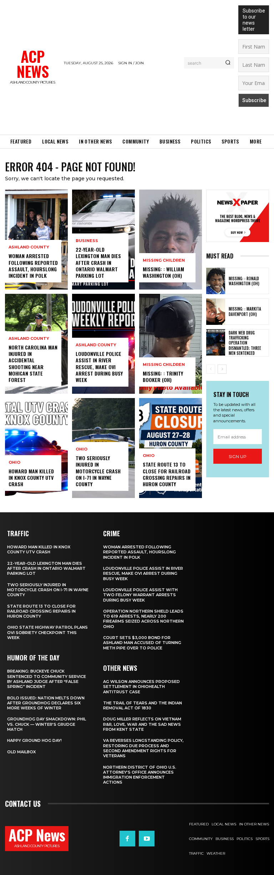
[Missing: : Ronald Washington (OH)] (215, 281)
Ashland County (29, 247)
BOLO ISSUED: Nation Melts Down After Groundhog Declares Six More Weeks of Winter (46, 703)
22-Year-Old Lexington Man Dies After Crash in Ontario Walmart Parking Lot (98, 262)
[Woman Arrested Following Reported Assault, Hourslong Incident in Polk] (36, 240)
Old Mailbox (21, 751)
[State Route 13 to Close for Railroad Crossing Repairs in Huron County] (170, 448)
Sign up (238, 456)
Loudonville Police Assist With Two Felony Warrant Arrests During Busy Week (140, 595)
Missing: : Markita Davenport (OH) (245, 311)
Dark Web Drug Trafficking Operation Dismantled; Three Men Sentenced (245, 343)
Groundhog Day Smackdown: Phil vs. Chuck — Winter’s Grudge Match (46, 724)
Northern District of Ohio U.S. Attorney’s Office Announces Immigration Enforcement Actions (139, 775)
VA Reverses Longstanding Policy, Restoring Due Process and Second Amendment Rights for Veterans (143, 748)
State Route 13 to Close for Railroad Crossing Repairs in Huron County (167, 474)
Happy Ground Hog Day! (34, 740)
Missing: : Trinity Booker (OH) (163, 376)
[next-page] (222, 369)
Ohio (14, 462)
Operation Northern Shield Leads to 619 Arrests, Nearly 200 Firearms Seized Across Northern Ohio (143, 619)
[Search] (228, 63)
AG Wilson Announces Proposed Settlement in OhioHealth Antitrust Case (141, 686)
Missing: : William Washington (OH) (163, 272)
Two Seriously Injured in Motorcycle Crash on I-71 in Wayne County (98, 471)
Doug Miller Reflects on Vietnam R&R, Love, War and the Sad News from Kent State (142, 724)
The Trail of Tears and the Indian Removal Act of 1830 (142, 705)
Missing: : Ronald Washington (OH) (244, 281)
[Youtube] (146, 838)
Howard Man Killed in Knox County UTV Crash (31, 477)
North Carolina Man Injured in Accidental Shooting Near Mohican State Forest (33, 363)
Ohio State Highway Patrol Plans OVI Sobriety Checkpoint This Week (47, 632)
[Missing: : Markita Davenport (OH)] (215, 311)
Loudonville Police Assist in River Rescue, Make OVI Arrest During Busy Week (99, 366)
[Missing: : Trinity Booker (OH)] (170, 344)
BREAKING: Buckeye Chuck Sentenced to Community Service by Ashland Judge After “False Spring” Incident (46, 679)
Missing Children (164, 260)
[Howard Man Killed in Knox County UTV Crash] (36, 448)
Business (87, 241)
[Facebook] (127, 838)
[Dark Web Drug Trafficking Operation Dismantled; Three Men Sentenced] (215, 342)
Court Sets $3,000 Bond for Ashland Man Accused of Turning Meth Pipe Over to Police (142, 642)
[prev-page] (210, 369)
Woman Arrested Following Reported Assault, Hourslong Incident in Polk (33, 265)
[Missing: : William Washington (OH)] (170, 240)
